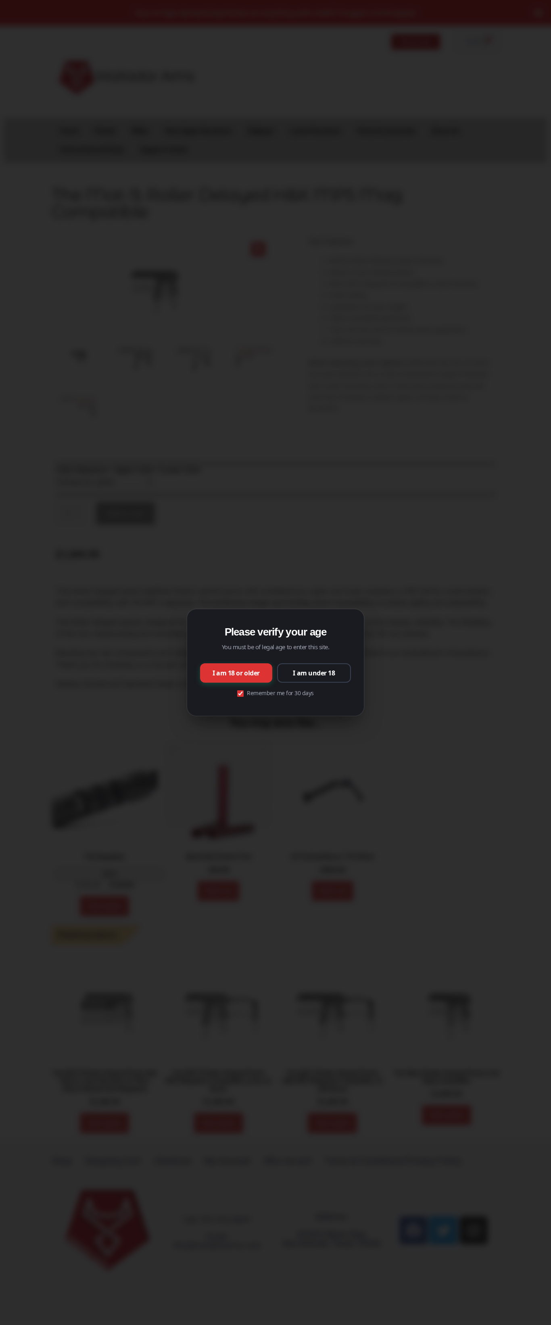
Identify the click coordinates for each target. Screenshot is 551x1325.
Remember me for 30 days (280, 693)
